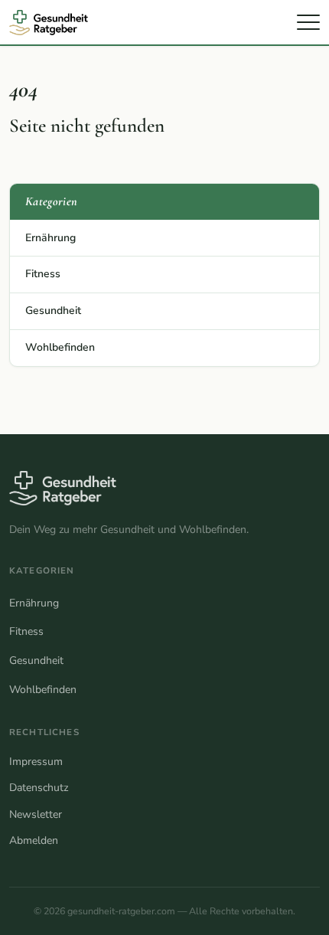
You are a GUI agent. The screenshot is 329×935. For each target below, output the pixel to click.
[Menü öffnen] (308, 22)
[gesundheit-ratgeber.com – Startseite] (55, 22)
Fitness (42, 273)
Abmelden (33, 840)
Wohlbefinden (60, 347)
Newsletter (35, 814)
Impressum (36, 761)
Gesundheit (53, 310)
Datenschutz (38, 787)
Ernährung (50, 237)
